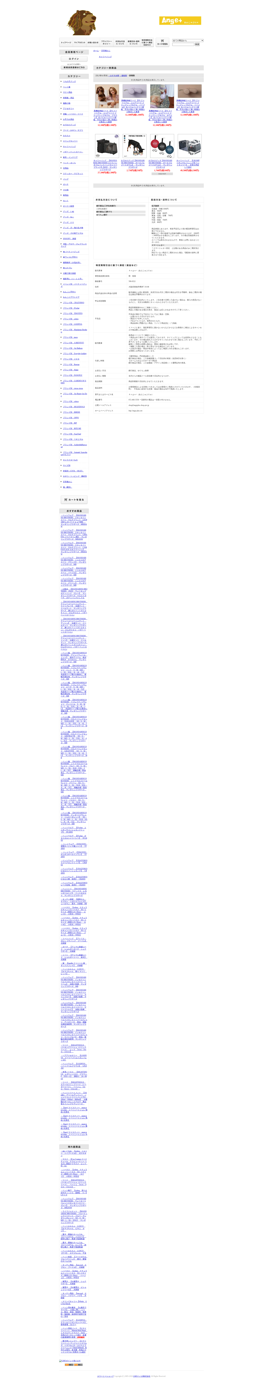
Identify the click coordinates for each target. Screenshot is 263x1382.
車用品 (65, 195)
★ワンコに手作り (70, 257)
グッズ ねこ (68, 217)
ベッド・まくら (69, 163)
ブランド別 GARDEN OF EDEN (73, 382)
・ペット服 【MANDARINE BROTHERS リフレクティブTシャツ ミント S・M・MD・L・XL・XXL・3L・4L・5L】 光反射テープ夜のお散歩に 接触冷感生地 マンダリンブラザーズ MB (74, 672)
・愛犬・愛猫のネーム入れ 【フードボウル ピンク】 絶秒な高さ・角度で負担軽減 (73, 1245)
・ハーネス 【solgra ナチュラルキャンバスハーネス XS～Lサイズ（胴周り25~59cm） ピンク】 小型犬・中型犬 (74, 910)
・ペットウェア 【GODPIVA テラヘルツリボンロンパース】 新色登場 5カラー (74, 1322)
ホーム (96, 51)
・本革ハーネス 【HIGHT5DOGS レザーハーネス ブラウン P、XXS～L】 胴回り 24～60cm (75, 1075)
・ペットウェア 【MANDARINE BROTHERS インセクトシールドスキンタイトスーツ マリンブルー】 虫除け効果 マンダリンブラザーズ (73, 994)
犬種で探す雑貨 (69, 273)
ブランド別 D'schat (71, 308)
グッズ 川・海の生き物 (73, 228)
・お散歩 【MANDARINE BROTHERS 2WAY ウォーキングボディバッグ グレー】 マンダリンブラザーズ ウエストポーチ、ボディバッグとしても (74, 593)
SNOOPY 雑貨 (69, 239)
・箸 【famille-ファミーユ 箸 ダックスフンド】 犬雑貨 (74, 964)
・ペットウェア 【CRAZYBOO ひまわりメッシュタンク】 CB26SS (75, 871)
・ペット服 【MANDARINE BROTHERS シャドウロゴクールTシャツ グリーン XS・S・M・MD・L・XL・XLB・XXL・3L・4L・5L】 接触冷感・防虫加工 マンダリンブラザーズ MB (74, 785)
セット (65, 201)
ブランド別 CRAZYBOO (73, 303)
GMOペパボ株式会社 (141, 1376)
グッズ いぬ (68, 211)
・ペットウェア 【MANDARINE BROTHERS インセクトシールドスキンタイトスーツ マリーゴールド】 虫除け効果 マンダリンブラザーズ (73, 1007)
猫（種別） (67, 487)
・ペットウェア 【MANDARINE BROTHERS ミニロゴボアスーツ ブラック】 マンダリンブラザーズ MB (73, 561)
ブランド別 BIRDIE (71, 412)
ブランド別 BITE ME (72, 428)
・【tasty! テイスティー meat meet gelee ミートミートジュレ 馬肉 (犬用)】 (74, 1118)
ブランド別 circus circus (73, 388)
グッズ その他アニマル (73, 233)
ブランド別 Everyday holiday (75, 353)
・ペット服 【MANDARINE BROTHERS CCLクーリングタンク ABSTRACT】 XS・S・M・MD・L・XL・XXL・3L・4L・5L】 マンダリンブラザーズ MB (74, 737)
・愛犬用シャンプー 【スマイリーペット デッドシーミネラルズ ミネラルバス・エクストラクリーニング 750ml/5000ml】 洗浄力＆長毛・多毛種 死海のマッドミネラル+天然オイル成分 (74, 1346)
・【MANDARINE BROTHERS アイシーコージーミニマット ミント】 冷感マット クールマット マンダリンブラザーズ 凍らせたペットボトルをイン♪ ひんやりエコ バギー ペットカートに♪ (74, 642)
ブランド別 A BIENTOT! (73, 343)
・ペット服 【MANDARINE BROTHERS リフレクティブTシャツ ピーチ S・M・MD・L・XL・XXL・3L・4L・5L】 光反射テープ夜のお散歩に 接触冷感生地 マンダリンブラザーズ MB (74, 689)
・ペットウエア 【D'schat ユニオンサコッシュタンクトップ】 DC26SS (73, 830)
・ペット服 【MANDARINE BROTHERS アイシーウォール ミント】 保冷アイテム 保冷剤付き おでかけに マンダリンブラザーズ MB (74, 657)
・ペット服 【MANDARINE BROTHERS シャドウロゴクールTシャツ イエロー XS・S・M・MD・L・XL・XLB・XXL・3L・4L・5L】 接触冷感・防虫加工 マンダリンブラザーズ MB (74, 802)
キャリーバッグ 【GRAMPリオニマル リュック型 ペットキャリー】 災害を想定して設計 (188, 163)
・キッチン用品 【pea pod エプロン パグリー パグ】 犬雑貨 (73, 1295)
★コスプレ (67, 268)
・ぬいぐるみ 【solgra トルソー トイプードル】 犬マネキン (74, 1153)
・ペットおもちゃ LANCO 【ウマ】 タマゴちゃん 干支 (73, 1252)
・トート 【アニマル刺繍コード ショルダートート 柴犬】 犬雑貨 (74, 957)
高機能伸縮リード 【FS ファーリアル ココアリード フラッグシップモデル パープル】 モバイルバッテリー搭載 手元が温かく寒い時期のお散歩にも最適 (133, 106)
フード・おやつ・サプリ (73, 130)
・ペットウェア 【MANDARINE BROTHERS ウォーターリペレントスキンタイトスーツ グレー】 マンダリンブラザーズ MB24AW (73, 1203)
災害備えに (67, 482)
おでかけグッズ (69, 125)
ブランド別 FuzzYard (72, 434)
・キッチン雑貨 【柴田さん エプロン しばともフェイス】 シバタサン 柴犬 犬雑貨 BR (74, 901)
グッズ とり (68, 222)
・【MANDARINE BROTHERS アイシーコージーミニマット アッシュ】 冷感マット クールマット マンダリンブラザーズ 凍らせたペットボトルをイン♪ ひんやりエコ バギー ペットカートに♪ (74, 625)
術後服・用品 (68, 98)
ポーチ (65, 184)
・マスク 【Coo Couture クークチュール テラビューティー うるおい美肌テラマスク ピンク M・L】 (74, 1162)
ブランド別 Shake (70, 370)
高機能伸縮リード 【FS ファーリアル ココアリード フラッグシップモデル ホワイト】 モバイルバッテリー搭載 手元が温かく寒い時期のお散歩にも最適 (160, 116)
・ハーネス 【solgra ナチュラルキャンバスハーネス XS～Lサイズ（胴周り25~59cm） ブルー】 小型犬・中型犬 (74, 931)
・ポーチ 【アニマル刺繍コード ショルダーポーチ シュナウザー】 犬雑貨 (73, 949)
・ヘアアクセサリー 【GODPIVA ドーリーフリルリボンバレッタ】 (74, 1057)
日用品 (65, 168)
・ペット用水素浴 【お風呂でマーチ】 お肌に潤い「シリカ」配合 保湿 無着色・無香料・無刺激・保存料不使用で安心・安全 (73, 1312)
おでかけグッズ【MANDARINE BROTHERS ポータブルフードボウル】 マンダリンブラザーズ (133, 163)
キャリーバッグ (69, 146)
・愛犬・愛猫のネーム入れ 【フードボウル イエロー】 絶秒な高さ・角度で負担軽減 (73, 1236)
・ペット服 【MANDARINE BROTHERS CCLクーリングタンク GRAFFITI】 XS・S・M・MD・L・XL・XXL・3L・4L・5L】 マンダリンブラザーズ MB (74, 752)
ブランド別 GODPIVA (72, 324)
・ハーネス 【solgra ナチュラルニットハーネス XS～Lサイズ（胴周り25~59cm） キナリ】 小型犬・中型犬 (74, 1173)
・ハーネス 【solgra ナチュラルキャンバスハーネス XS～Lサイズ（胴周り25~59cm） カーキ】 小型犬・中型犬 (74, 921)
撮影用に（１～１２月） (73, 279)
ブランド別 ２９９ (71, 359)
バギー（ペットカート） (73, 152)
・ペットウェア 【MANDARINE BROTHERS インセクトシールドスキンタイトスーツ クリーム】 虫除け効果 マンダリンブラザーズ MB (73, 981)
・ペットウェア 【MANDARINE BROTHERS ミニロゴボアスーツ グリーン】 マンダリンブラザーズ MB (73, 581)
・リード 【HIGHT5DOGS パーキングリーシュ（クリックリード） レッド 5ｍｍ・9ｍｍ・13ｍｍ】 (73, 1048)
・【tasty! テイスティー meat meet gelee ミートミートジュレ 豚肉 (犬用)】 (74, 1126)
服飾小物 (66, 103)
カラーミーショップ (105, 1376)
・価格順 (123, 75)
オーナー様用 (68, 206)
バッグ (65, 179)
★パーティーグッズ (71, 252)
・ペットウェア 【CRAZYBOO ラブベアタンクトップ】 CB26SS (75, 862)
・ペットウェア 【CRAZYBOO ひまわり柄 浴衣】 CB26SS (75, 878)
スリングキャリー (70, 141)
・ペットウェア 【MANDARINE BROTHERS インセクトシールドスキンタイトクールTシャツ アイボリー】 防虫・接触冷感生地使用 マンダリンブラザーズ (74, 1021)
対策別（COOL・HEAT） (73, 471)
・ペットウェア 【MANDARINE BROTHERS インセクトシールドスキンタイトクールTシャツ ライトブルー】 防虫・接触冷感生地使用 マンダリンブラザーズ (74, 1035)
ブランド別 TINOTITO (72, 313)
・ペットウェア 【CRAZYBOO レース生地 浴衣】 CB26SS (75, 884)
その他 (65, 190)
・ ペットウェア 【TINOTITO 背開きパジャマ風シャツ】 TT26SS (74, 846)
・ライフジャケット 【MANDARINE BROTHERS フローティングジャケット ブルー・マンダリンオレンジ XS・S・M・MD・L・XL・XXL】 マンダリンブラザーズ (74, 1216)
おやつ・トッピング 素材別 (75, 476)
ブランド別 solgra (70, 319)
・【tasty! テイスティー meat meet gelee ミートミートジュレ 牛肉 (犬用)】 (74, 1134)
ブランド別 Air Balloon (72, 348)
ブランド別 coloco (71, 401)
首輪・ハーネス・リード (73, 114)
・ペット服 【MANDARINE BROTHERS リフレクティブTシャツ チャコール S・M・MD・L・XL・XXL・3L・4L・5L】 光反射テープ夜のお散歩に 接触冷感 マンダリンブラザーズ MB (75, 706)
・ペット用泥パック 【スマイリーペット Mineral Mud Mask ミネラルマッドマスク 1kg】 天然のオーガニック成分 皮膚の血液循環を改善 (74, 1332)
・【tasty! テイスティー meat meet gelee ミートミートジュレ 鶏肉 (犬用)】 (74, 1110)
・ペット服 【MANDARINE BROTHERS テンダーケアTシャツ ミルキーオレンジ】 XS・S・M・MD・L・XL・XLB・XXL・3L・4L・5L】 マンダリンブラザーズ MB (74, 818)
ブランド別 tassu (70, 337)
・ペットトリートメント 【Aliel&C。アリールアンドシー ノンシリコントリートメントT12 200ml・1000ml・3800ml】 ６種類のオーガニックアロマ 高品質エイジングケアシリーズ (74, 1098)
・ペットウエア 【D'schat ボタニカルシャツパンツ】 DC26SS (74, 838)
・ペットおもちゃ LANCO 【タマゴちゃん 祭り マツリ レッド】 (74, 971)
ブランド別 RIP (70, 423)
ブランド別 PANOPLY (72, 375)
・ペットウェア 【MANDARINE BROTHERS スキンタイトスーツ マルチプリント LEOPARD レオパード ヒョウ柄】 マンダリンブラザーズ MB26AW (74, 520)
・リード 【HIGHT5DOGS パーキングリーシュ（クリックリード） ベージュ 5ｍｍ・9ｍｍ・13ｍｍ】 (73, 1183)
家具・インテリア (70, 157)
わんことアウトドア (71, 297)
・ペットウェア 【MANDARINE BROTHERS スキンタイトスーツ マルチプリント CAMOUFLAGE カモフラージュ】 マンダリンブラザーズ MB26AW (74, 548)
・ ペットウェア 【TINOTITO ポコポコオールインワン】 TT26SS (74, 854)
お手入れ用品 (68, 119)
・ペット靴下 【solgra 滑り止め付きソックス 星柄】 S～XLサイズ (74, 1192)
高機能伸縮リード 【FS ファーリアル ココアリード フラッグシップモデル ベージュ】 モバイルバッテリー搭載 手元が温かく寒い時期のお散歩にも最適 (188, 106)
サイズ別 (66, 465)
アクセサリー (68, 108)
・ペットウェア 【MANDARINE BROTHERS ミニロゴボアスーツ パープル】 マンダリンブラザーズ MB (73, 571)
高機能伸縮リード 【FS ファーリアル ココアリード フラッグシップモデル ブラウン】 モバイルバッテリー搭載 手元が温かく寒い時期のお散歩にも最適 (105, 116)
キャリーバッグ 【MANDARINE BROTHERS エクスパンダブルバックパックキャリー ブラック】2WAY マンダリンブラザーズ (106, 165)
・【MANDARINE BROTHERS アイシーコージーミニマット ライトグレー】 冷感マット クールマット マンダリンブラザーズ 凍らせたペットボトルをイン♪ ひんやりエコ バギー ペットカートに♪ (74, 608)
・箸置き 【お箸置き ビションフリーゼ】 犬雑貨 (73, 1288)
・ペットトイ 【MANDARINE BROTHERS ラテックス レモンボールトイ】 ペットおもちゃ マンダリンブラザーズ (74, 892)
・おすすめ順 (113, 75)
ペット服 (66, 87)
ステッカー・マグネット (73, 174)
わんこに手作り (69, 292)
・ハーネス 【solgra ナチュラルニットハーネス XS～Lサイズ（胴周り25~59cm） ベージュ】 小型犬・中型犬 (74, 1274)
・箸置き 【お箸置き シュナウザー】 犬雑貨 (73, 1282)
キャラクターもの (70, 460)
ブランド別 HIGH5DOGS (74, 407)
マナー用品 (67, 92)
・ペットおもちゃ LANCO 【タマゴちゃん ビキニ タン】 (73, 1228)
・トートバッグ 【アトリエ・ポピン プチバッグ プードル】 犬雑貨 (75, 941)
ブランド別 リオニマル (73, 439)
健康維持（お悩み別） (72, 262)
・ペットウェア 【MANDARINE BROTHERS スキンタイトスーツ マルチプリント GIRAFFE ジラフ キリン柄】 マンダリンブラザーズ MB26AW (74, 534)
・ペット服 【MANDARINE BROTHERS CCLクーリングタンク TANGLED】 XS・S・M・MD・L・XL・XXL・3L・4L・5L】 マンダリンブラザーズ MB (74, 722)
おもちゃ (66, 136)
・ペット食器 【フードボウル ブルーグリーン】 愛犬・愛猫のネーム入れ (74, 1259)
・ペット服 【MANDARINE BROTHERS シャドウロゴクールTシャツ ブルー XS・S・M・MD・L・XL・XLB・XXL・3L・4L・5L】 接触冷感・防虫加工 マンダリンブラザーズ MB (74, 768)
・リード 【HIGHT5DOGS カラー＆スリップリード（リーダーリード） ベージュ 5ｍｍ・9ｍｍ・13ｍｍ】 (73, 1085)
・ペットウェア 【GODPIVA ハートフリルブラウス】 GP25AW (74, 1066)
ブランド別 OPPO (71, 418)
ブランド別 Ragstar (71, 364)
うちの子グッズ (69, 81)
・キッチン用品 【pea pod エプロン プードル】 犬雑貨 (73, 1266)
